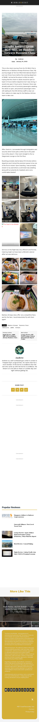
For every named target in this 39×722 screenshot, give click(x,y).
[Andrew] (19, 350)
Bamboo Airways (13, 325)
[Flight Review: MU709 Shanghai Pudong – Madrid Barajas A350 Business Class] (19, 609)
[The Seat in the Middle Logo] (19, 690)
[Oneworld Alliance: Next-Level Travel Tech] (7, 525)
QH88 (12, 327)
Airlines (24, 43)
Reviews (14, 43)
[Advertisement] (19, 425)
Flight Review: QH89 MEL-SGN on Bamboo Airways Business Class (10, 336)
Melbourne (6, 327)
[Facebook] (13, 390)
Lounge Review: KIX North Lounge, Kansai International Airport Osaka (28, 337)
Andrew (20, 59)
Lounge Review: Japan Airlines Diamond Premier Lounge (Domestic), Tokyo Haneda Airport (25, 534)
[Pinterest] (22, 390)
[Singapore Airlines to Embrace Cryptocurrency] (7, 516)
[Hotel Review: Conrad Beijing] (7, 544)
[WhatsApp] (26, 390)
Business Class (24, 325)
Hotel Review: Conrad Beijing (23, 544)
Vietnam (17, 327)
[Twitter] (32, 700)
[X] (17, 390)
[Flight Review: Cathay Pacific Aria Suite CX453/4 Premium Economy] (7, 553)
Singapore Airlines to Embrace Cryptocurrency (24, 516)
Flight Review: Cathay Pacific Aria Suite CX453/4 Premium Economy (25, 553)
